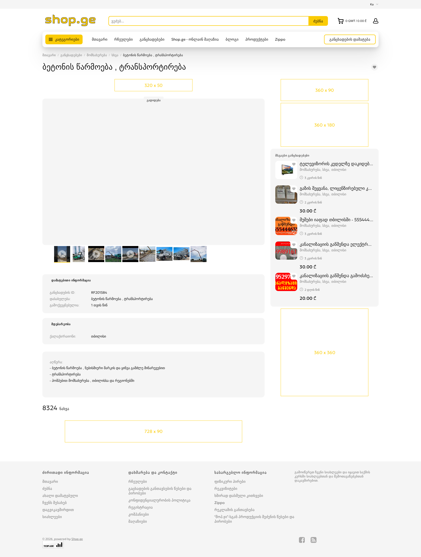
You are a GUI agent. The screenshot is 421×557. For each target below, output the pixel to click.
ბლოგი (232, 39)
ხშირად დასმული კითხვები (238, 495)
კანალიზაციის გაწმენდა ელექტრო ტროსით (337, 244)
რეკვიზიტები (225, 488)
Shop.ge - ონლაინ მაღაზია (195, 39)
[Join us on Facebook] (302, 542)
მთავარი (99, 39)
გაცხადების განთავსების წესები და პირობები (159, 490)
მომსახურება (97, 55)
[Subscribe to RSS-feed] (313, 542)
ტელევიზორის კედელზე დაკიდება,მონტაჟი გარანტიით (337, 163)
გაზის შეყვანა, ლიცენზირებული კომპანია (337, 188)
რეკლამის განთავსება (234, 509)
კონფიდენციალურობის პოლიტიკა (159, 500)
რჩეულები (123, 39)
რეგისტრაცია (140, 507)
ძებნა (47, 488)
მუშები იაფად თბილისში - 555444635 (337, 219)
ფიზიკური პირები (230, 481)
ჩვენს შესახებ (54, 502)
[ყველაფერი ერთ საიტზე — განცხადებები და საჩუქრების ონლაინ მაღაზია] (70, 24)
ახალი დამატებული (60, 495)
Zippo (280, 39)
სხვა (115, 55)
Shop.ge (77, 539)
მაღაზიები (137, 521)
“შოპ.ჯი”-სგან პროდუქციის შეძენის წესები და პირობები (254, 519)
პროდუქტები (256, 39)
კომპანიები (138, 514)
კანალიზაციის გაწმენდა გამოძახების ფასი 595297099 (337, 275)
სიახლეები (52, 516)
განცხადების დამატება (349, 39)
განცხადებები (152, 39)
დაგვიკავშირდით (58, 509)
